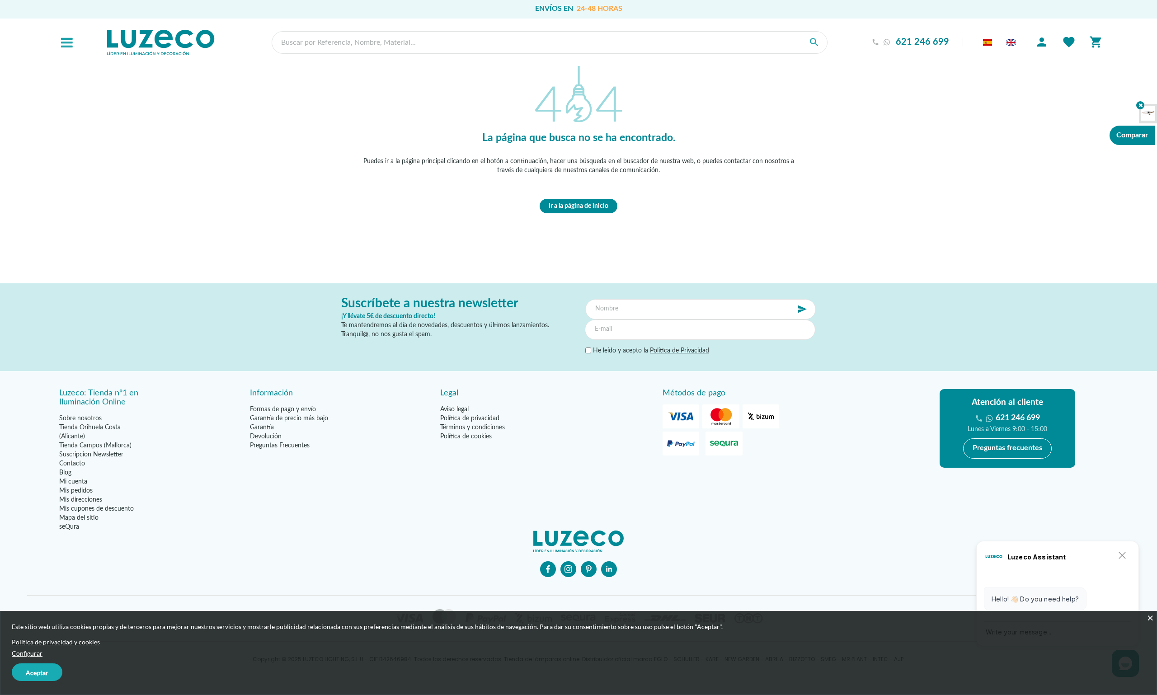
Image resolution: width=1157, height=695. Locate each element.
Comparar (1132, 135)
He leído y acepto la (650, 351)
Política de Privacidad (679, 351)
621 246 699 (922, 42)
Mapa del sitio (79, 518)
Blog (65, 473)
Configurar (27, 653)
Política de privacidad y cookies (56, 642)
